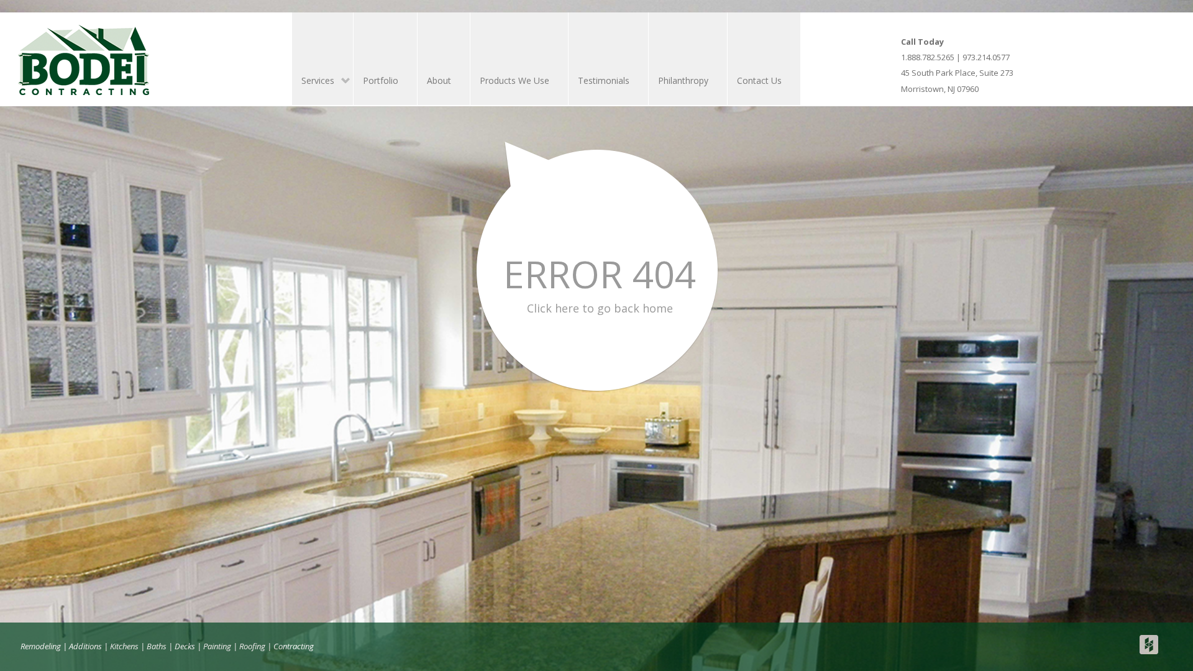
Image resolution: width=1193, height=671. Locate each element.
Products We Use (514, 80)
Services (313, 82)
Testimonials (603, 80)
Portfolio (380, 80)
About (439, 80)
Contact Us (759, 80)
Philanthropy (683, 80)
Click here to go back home (600, 308)
